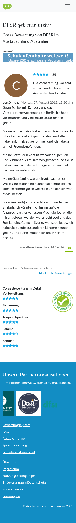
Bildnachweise (13, 489)
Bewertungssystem (16, 425)
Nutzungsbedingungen (19, 476)
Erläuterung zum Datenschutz (24, 482)
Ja (69, 248)
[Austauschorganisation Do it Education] (36, 403)
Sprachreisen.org (15, 445)
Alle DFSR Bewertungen (56, 273)
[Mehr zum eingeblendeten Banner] (38, 57)
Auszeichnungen (15, 438)
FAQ (6, 432)
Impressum (11, 469)
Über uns (9, 462)
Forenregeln (11, 496)
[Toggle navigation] (67, 6)
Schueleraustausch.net (19, 452)
